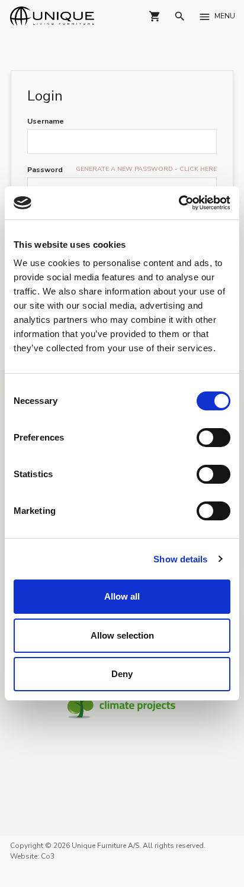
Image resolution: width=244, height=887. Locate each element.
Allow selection (122, 635)
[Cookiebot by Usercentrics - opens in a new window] (178, 203)
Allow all (122, 596)
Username (45, 121)
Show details (180, 559)
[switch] (213, 437)
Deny (122, 674)
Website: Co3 (32, 851)
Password (45, 169)
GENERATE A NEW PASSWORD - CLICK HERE (146, 168)
